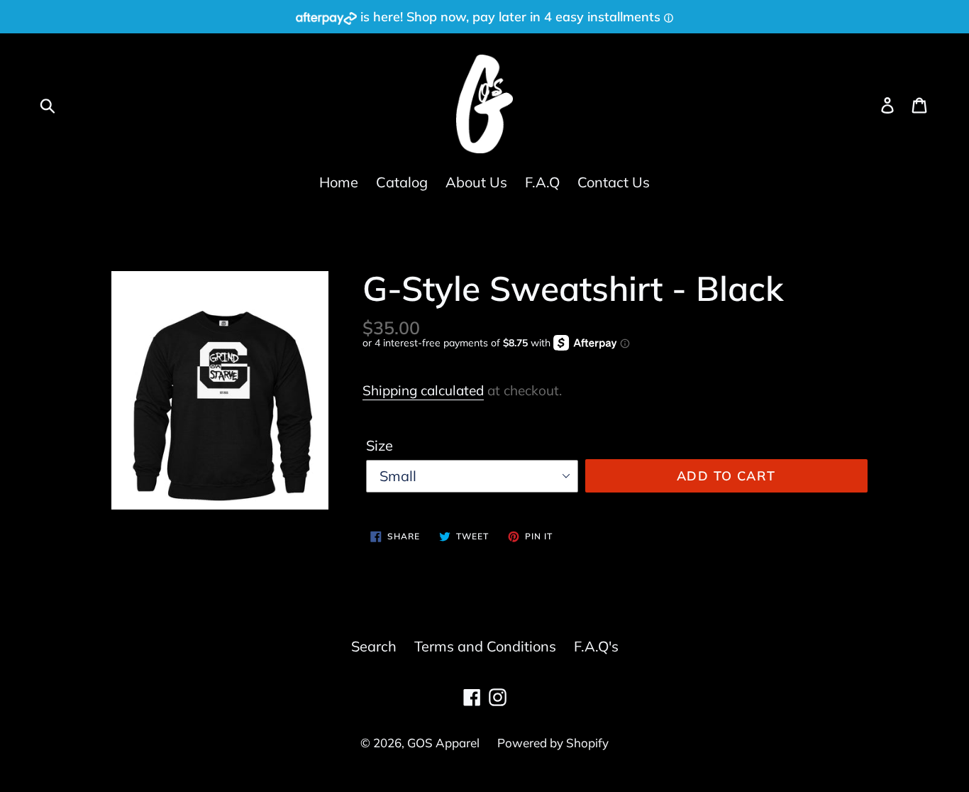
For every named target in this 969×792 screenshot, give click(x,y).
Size (379, 445)
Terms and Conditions (485, 646)
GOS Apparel (443, 742)
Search (374, 646)
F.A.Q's (596, 646)
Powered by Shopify (553, 742)
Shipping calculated (423, 390)
